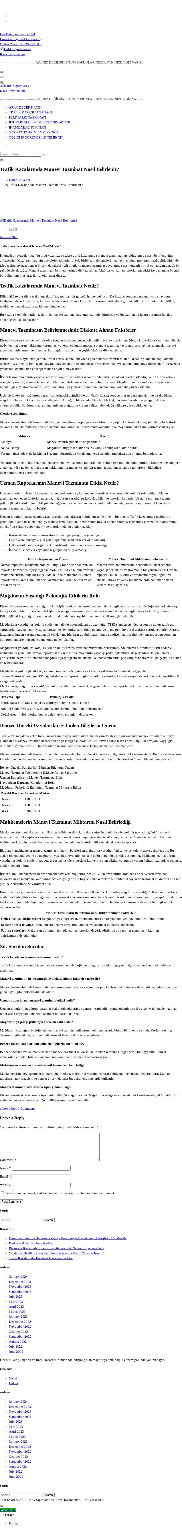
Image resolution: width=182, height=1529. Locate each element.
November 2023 (20, 1286)
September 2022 (20, 1336)
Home (13, 180)
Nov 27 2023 (9, 237)
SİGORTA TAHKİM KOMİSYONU (33, 132)
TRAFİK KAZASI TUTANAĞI (30, 112)
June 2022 (16, 1351)
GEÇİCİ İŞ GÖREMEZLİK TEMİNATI (36, 137)
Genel (26, 180)
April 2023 (16, 1306)
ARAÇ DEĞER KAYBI (25, 107)
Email (5, 1176)
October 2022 (18, 1331)
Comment (8, 1160)
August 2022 (18, 1341)
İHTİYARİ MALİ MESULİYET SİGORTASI (39, 122)
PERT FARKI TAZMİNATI (27, 117)
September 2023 (20, 1291)
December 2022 (20, 1321)
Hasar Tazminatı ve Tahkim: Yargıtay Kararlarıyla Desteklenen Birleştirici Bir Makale (68, 1238)
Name (5, 1168)
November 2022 (20, 1326)
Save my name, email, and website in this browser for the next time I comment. (60, 1193)
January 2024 (18, 1276)
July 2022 (16, 1346)
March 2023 (17, 1311)
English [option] (14, 1523)
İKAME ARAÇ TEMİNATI (27, 127)
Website (5, 1185)
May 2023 (16, 1301)
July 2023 (16, 1296)
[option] (95, 1523)
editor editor (8, 1108)
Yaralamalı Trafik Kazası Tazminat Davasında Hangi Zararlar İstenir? (56, 1253)
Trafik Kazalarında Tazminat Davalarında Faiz (41, 1258)
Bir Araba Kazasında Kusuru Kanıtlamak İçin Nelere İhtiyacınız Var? (56, 1248)
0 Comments (26, 1108)
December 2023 (20, 1281)
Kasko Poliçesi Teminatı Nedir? (30, 1243)
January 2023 (18, 1316)
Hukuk (13, 1383)
